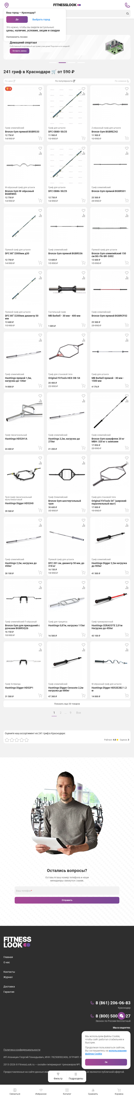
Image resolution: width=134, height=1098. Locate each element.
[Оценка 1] (7, 740)
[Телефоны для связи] (127, 5)
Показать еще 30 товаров (67, 704)
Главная (8, 957)
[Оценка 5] (26, 740)
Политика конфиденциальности (21, 1049)
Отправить (67, 900)
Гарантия (8, 991)
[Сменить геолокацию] (6, 5)
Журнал (8, 977)
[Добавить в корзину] (40, 138)
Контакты (9, 971)
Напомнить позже (17, 36)
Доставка (9, 986)
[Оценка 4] (22, 740)
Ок (106, 1062)
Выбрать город (41, 19)
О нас (6, 962)
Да (17, 19)
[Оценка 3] (17, 740)
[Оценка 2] (12, 740)
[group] (53, 62)
